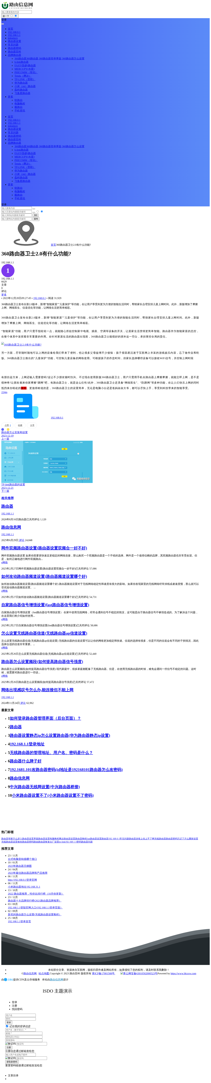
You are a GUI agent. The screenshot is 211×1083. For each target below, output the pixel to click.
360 (35, 215)
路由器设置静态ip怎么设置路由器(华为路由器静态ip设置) (60, 735)
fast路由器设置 (94, 838)
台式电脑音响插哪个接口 (22, 859)
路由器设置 (44, 838)
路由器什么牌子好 (26, 761)
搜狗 (36, 219)
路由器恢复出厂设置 (48, 842)
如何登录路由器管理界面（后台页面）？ (45, 718)
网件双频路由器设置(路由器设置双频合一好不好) (44, 548)
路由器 (7, 506)
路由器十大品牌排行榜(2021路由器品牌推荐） (34, 900)
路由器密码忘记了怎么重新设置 (182, 838)
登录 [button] (4, 204)
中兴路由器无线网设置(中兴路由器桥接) (45, 787)
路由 (36, 842)
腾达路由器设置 (67, 838)
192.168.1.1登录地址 (27, 744)
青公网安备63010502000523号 (140, 973)
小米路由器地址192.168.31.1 (24, 886)
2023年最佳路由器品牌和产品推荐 (27, 872)
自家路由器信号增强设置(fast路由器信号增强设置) (45, 605)
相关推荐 (7, 498)
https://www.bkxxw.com (183, 973)
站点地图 (44, 973)
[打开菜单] (2, 23)
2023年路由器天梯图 (20, 866)
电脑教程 (54, 838)
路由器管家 (7, 838)
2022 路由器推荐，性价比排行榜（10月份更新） (36, 893)
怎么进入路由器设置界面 (25, 838)
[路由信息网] (17, 8)
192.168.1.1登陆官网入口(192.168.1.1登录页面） (35, 907)
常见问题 (124, 838)
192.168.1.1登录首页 (19, 921)
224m (4, 392)
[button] (105, 20)
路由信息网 (11, 527)
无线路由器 (160, 838)
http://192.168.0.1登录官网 (22, 879)
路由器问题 (87, 842)
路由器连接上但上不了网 (141, 838)
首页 (53, 244)
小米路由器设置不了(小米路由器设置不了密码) (53, 795)
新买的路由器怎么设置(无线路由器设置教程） (34, 914)
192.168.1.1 (70, 842)
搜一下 (6, 16)
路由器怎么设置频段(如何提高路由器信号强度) (42, 661)
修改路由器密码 (25, 842)
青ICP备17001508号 (103, 973)
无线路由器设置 (9, 842)
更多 (4, 294)
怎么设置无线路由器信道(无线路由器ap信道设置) (44, 633)
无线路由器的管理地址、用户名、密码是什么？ (51, 752)
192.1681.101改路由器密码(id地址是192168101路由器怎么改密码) (66, 769)
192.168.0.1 (39, 298)
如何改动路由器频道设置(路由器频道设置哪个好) (44, 576)
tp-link (62, 842)
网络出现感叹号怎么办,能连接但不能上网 (37, 690)
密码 (78, 842)
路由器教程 (81, 838)
